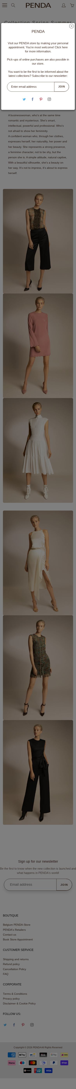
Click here (61, 47)
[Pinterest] (40, 99)
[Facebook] (32, 99)
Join (61, 86)
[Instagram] (49, 99)
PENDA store (27, 43)
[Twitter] (24, 99)
